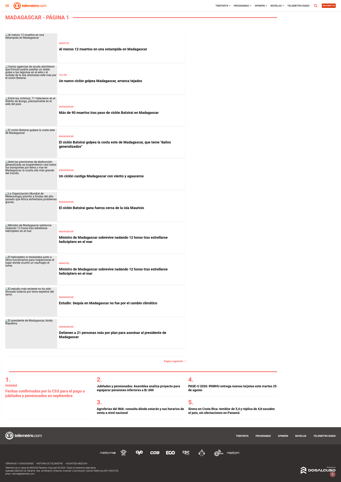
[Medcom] (233, 455)
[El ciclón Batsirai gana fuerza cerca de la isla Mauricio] (31, 206)
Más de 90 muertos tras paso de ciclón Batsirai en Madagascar (109, 112)
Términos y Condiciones (19, 463)
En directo (329, 5)
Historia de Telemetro (49, 463)
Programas (241, 5)
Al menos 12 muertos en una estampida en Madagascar (103, 49)
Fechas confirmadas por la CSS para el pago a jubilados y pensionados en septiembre (45, 393)
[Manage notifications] (332, 474)
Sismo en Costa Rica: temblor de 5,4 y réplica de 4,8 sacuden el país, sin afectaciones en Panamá (231, 411)
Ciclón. (63, 75)
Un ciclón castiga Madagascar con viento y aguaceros (101, 176)
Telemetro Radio (298, 5)
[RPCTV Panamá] (123, 455)
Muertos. (64, 43)
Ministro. (64, 263)
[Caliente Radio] (202, 455)
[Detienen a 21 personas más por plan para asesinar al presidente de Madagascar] (31, 333)
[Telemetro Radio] (217, 455)
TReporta (221, 5)
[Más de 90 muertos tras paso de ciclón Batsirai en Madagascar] (31, 111)
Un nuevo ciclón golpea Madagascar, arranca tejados (100, 81)
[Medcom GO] (108, 455)
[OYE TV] (139, 455)
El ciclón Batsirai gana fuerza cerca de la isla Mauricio (101, 208)
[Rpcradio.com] (186, 455)
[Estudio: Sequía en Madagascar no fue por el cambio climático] (31, 302)
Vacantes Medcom (76, 463)
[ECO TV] (170, 455)
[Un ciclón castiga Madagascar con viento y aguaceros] (31, 175)
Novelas (276, 5)
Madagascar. (66, 107)
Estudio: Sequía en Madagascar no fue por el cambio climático (108, 303)
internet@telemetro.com (23, 474)
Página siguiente (174, 361)
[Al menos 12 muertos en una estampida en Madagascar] (31, 48)
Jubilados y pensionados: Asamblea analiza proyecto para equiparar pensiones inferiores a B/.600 (138, 388)
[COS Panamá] (155, 455)
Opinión (260, 5)
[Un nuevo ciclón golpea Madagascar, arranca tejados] (31, 79)
